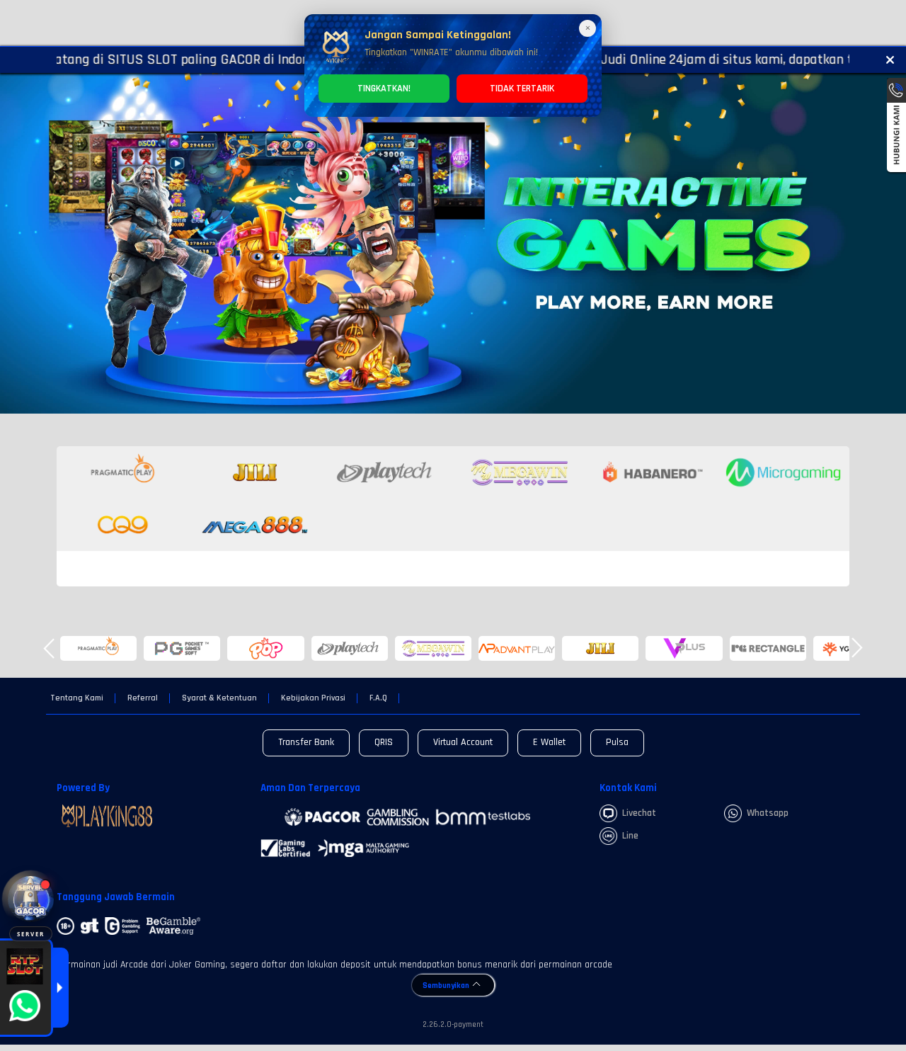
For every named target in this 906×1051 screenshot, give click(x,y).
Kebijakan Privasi (313, 698)
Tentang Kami (76, 698)
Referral (142, 698)
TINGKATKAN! (384, 88)
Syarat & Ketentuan (219, 698)
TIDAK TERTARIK (522, 88)
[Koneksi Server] (31, 899)
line (630, 835)
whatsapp (768, 813)
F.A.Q (378, 698)
